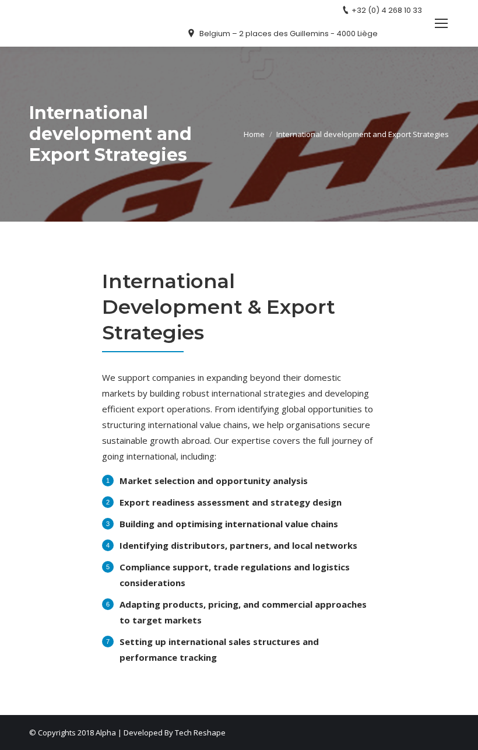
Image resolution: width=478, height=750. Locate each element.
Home (254, 134)
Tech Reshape (200, 732)
